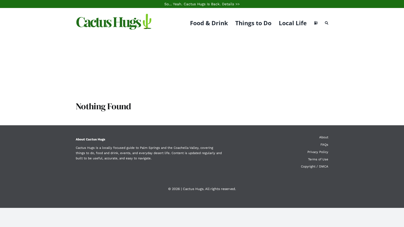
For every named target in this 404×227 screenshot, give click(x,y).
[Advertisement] (202, 69)
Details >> (231, 4)
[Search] (326, 23)
